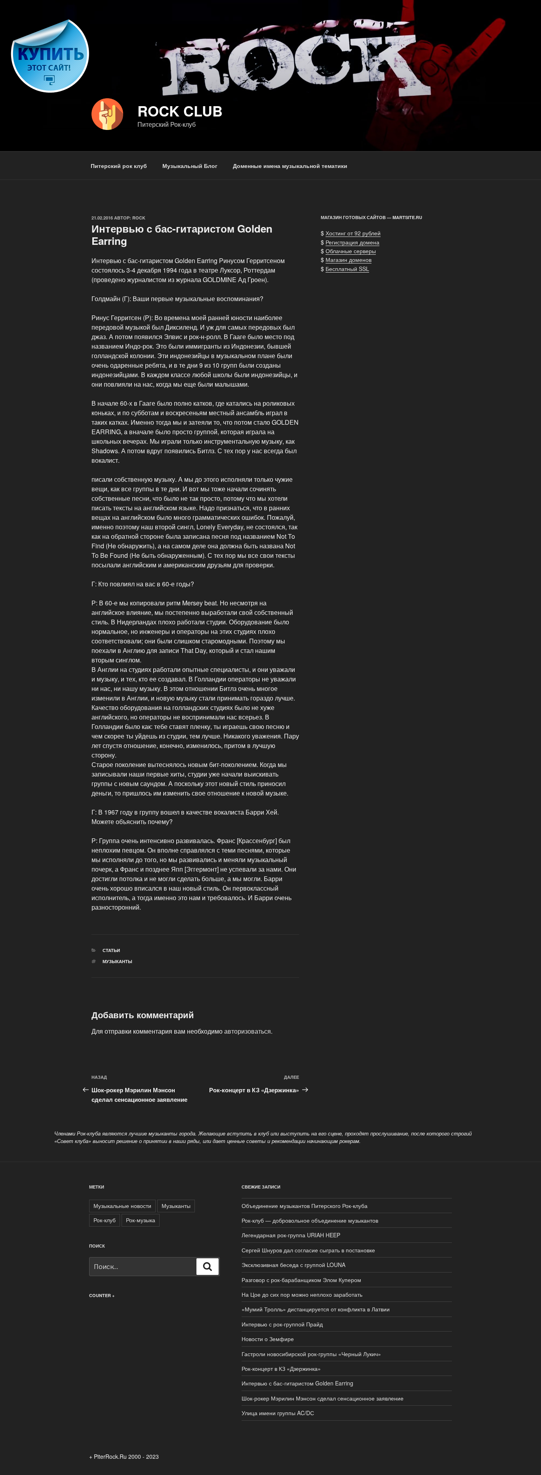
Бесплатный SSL (347, 269)
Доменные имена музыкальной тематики (290, 166)
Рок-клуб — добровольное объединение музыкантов (310, 1220)
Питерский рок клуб (119, 166)
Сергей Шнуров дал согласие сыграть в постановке (308, 1250)
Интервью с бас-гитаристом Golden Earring (297, 1383)
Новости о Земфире (268, 1339)
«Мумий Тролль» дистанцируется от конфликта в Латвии (316, 1309)
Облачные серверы (351, 251)
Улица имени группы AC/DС (278, 1413)
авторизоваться (247, 1031)
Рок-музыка (140, 1220)
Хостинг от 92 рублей (353, 233)
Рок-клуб (104, 1220)
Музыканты (117, 961)
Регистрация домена (352, 242)
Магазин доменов (348, 259)
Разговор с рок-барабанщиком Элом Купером (301, 1280)
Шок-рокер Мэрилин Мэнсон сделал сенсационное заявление (323, 1398)
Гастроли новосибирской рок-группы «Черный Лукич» (311, 1354)
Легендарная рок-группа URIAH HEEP (291, 1235)
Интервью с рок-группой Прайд (282, 1324)
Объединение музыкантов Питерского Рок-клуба (305, 1206)
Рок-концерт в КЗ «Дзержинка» (281, 1368)
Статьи (111, 950)
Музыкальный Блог (189, 166)
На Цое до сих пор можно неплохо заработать (302, 1294)
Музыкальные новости (122, 1206)
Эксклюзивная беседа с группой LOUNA (293, 1265)
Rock (138, 218)
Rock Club (180, 110)
